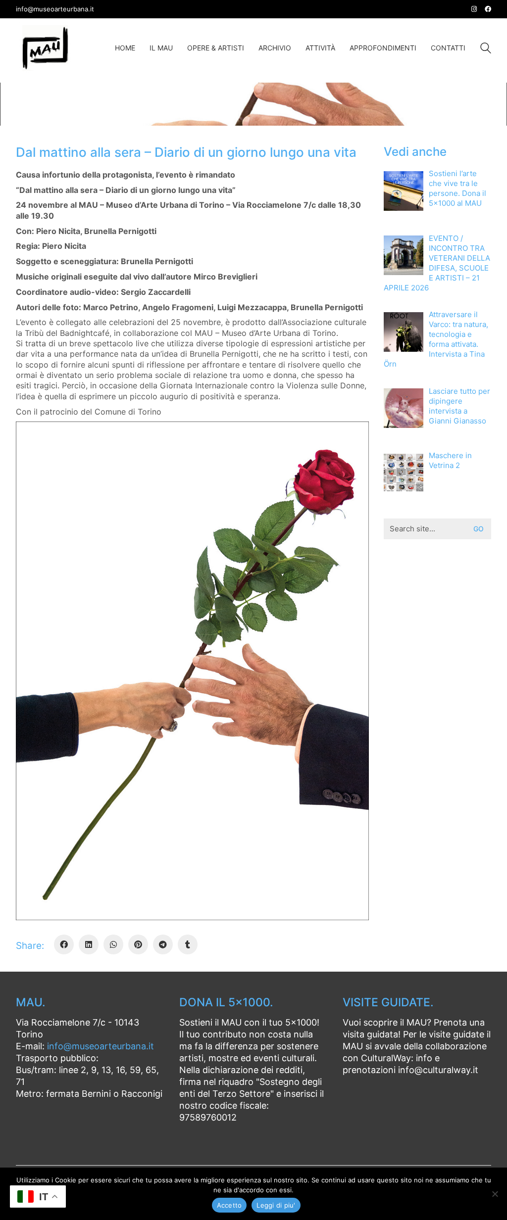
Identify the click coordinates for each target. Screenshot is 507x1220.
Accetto (229, 1205)
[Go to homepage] (45, 48)
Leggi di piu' (275, 1205)
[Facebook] (64, 944)
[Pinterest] (138, 944)
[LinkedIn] (89, 944)
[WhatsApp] (113, 944)
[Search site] (485, 49)
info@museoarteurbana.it (100, 1046)
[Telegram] (163, 944)
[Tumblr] (188, 944)
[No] (495, 1194)
